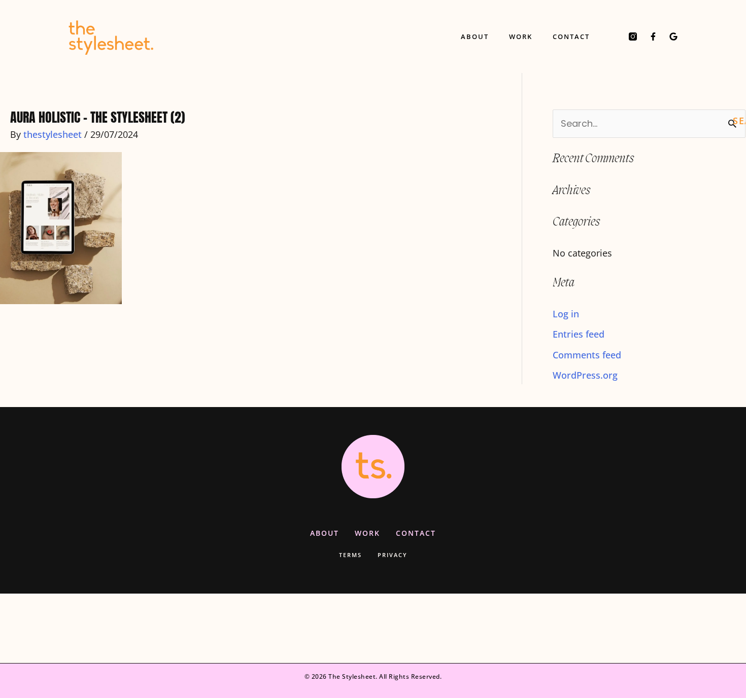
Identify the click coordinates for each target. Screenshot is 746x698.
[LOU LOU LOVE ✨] (435, 628)
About (475, 36)
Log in (566, 314)
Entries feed (578, 334)
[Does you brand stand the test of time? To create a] (62, 628)
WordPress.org (585, 375)
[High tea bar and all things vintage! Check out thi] (559, 628)
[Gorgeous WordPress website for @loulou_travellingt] (684, 628)
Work (520, 36)
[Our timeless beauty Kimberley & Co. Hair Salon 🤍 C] (311, 628)
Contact (571, 36)
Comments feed (587, 355)
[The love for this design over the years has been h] (186, 628)
